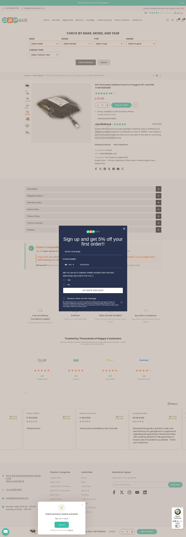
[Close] (124, 229)
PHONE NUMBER (69, 259)
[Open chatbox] (5, 531)
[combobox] (69, 265)
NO (68, 284)
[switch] (177, 526)
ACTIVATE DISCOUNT (93, 290)
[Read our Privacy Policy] (121, 302)
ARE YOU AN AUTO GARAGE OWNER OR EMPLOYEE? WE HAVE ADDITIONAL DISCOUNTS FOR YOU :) (88, 274)
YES (68, 280)
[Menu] (181, 508)
